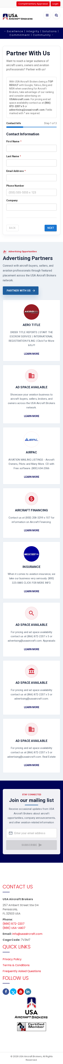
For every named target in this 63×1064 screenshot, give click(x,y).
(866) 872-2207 (13, 924)
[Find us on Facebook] (6, 991)
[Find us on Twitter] (13, 991)
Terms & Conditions (16, 965)
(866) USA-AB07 (14, 928)
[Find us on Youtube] (20, 991)
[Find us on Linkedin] (28, 991)
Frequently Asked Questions (22, 971)
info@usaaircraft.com (27, 934)
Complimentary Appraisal (33, 3)
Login (55, 3)
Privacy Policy (12, 959)
